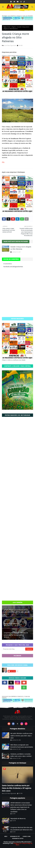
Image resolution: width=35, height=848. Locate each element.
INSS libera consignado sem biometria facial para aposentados (21, 746)
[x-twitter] (11, 683)
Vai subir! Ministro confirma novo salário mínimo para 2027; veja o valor (21, 736)
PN (3, 162)
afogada (13, 27)
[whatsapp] (24, 687)
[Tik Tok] (30, 683)
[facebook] (11, 1)
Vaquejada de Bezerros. (11, 623)
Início (5, 836)
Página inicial (6, 27)
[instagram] (21, 1)
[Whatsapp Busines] (30, 687)
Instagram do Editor (17, 838)
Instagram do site (15, 836)
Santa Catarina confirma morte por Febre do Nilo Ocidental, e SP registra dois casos (16, 788)
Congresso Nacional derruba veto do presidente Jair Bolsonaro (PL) (16, 634)
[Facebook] (17, 687)
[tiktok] (24, 1)
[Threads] (4, 687)
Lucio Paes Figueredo (10, 45)
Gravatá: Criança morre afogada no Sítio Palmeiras (20, 248)
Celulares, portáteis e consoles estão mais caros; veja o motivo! (21, 755)
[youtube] (17, 1)
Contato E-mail (27, 836)
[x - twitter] (14, 1)
